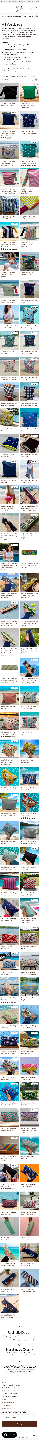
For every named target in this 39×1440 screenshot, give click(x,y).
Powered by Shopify (28, 1432)
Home (4, 16)
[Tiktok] (19, 1436)
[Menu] (2, 8)
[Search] (7, 8)
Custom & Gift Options (10, 1396)
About (4, 1399)
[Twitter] (23, 1436)
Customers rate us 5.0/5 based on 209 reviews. (19, 76)
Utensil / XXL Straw (20, 69)
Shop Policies (6, 1405)
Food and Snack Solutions (16, 16)
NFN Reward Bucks (8, 1408)
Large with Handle (19, 71)
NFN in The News (8, 1402)
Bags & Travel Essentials (10, 1391)
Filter (6, 80)
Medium (4, 71)
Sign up (19, 1424)
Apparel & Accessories (9, 1393)
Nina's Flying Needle (15, 1432)
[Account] (32, 8)
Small (30, 69)
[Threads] (27, 1436)
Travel (10, 71)
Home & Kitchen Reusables (11, 1388)
